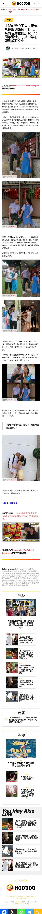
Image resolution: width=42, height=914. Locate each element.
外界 (38, 574)
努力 (15, 574)
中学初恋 (5, 571)
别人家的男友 (23, 571)
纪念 (23, 581)
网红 (14, 9)
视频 (10, 12)
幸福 (18, 576)
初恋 (15, 571)
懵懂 (4, 578)
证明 (16, 583)
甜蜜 (12, 581)
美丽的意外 (30, 581)
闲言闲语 (13, 585)
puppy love (25, 569)
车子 (29, 583)
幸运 (22, 576)
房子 (19, 578)
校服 (35, 578)
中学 (31, 569)
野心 (4, 585)
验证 (27, 585)
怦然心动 (31, 576)
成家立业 (9, 578)
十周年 (20, 574)
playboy (17, 569)
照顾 (4, 581)
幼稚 (26, 576)
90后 (28, 9)
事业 (11, 571)
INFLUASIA (20, 903)
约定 (20, 581)
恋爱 (37, 576)
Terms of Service (30, 896)
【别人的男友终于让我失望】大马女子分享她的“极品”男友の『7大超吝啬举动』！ (20, 516)
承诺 (23, 578)
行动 (8, 583)
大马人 (9, 576)
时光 (31, 578)
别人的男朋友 (7, 574)
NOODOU (18, 902)
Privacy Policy (21, 898)
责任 (25, 583)
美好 (37, 581)
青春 (23, 585)
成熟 (15, 578)
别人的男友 (33, 571)
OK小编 (16, 48)
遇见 (37, 583)
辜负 (33, 583)
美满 (4, 583)
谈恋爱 (20, 583)
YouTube (25, 86)
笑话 (16, 581)
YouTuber (21, 9)
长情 (8, 585)
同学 (34, 574)
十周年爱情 (27, 574)
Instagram (35, 86)
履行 (14, 576)
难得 (19, 585)
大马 (9, 9)
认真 (12, 583)
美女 (37, 9)
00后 (32, 9)
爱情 (8, 581)
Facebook (15, 86)
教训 (27, 578)
